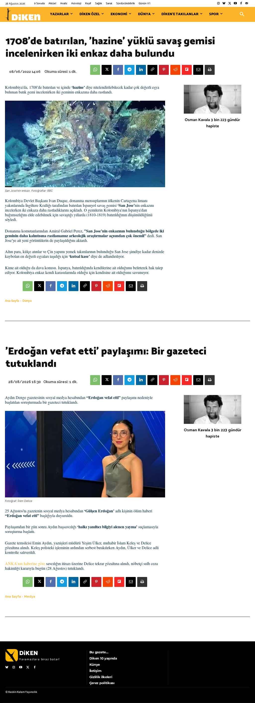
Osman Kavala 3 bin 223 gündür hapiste (212, 123)
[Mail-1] (247, 3)
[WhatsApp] (95, 70)
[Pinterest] (164, 70)
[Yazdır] (210, 70)
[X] (107, 70)
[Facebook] (241, 3)
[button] (242, 14)
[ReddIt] (175, 70)
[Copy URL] (152, 70)
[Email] (198, 70)
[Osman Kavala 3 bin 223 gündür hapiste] (212, 99)
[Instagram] (218, 3)
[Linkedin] (141, 70)
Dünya (27, 301)
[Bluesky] (224, 3)
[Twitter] (230, 3)
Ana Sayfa (12, 301)
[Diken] (22, 14)
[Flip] (187, 70)
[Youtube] (235, 3)
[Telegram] (129, 70)
